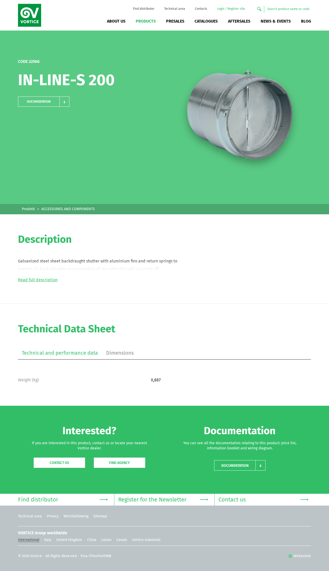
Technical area (174, 9)
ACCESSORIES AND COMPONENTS (68, 209)
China (91, 540)
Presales (175, 21)
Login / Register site (231, 9)
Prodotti (28, 209)
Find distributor (143, 9)
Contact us (59, 463)
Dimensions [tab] (120, 353)
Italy (47, 540)
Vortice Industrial (146, 540)
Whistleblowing (75, 516)
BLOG (306, 21)
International (28, 540)
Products (146, 21)
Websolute (302, 556)
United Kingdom (69, 540)
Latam (106, 540)
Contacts (201, 9)
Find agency (119, 463)
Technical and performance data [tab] (60, 353)
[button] (43, 101)
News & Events (276, 21)
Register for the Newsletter (152, 500)
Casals (121, 540)
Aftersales (239, 21)
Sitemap (100, 516)
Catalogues (206, 21)
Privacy (53, 516)
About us (116, 21)
